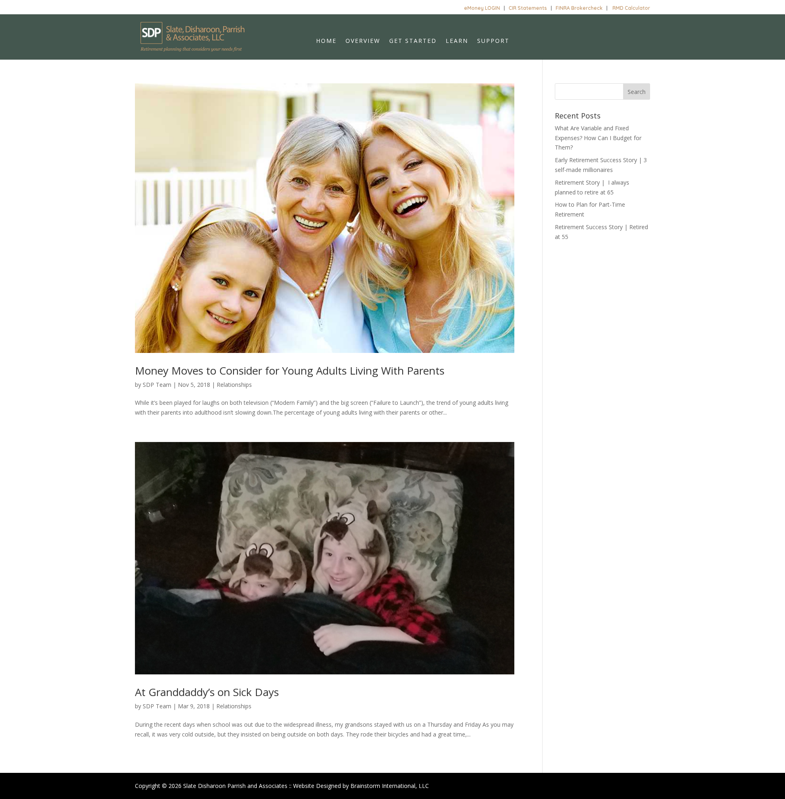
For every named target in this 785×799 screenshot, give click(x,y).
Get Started (413, 41)
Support (493, 41)
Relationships (234, 384)
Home (326, 41)
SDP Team (157, 384)
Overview (362, 41)
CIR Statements (528, 8)
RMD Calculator (631, 8)
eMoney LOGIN (482, 8)
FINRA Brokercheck (579, 8)
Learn (457, 41)
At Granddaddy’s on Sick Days (207, 692)
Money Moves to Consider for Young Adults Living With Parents (289, 370)
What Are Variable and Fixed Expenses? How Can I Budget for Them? (598, 138)
